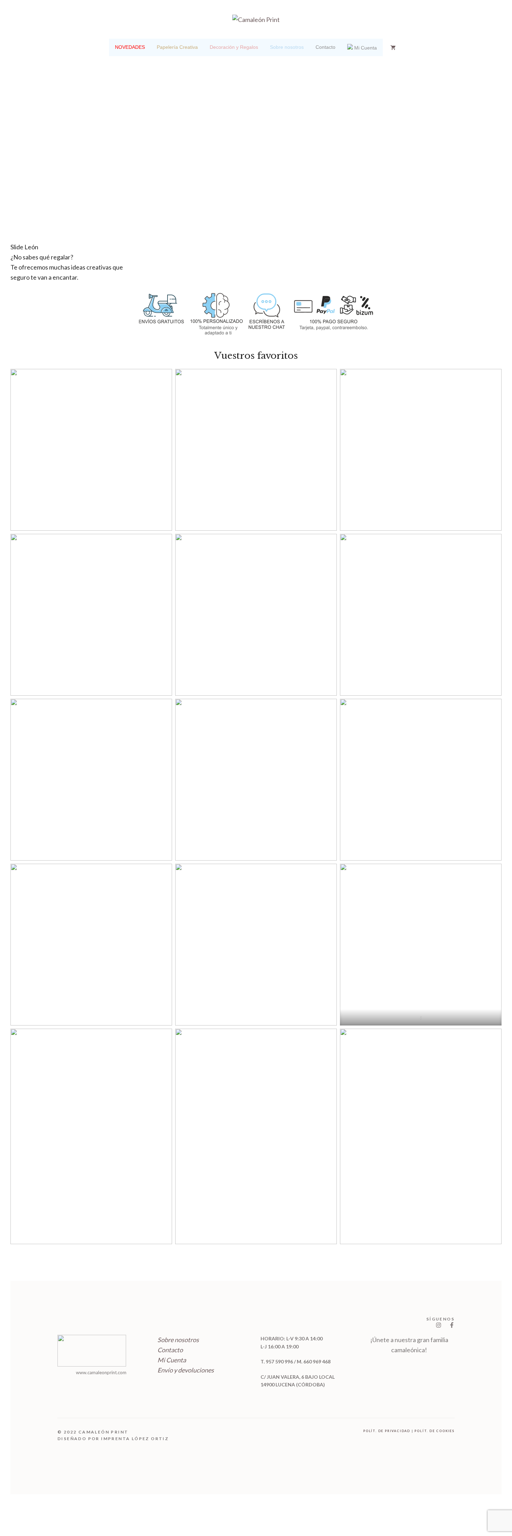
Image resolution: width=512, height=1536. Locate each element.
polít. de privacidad (386, 1431)
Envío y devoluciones (185, 1370)
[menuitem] (130, 47)
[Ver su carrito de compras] (393, 47)
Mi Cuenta (171, 1360)
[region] (256, 174)
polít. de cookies (434, 1431)
